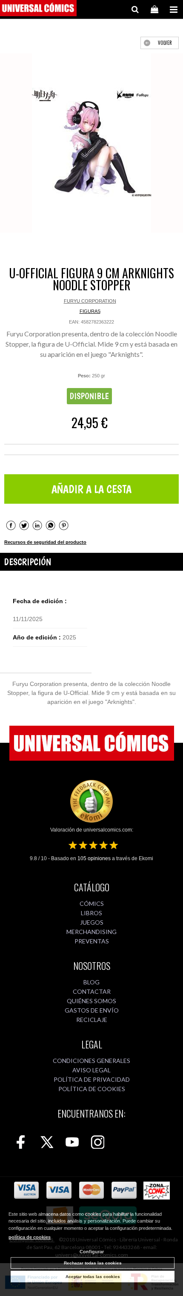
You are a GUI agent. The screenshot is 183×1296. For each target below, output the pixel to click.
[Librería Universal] (38, 9)
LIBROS (91, 913)
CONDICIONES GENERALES (91, 1060)
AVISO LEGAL (91, 1070)
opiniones (94, 858)
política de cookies (30, 1237)
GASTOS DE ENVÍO (92, 1010)
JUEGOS (91, 922)
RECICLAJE (91, 1019)
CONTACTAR (92, 991)
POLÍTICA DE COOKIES (91, 1088)
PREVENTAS (91, 941)
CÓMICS (92, 903)
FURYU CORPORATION (90, 301)
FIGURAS (90, 311)
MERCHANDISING (91, 931)
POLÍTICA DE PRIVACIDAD (92, 1079)
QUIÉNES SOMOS (91, 1000)
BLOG (91, 982)
